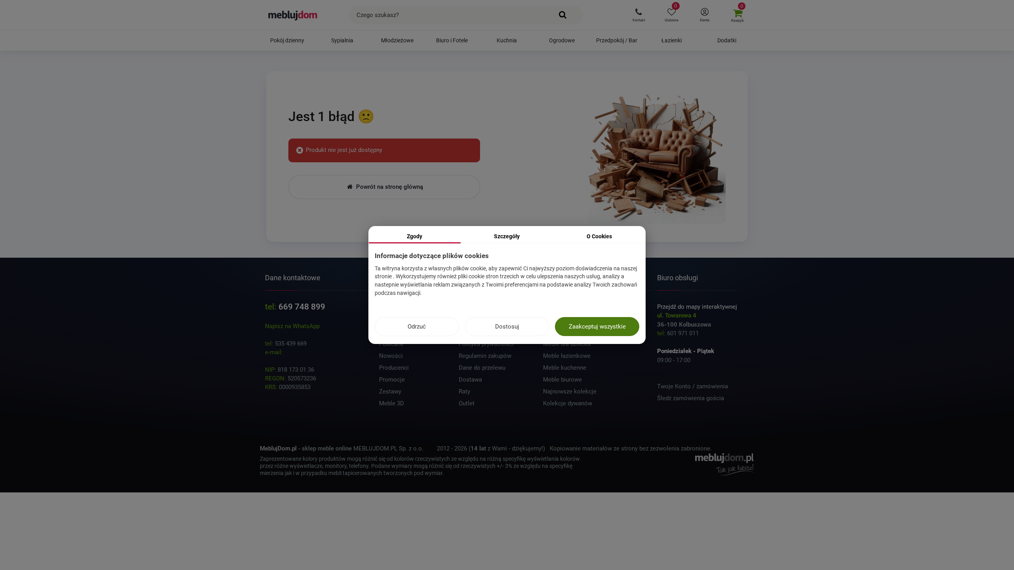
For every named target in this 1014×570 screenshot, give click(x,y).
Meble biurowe (562, 379)
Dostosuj (507, 326)
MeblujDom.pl (278, 448)
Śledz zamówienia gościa (690, 398)
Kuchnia (507, 40)
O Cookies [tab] (599, 236)
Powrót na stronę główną (389, 186)
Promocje (392, 379)
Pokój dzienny (287, 40)
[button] (638, 15)
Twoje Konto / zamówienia (692, 386)
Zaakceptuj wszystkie (597, 326)
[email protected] (306, 352)
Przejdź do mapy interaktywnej (697, 306)
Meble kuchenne (564, 367)
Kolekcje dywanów (567, 403)
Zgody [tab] (414, 236)
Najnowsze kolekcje (570, 391)
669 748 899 (301, 307)
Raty (464, 391)
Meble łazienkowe (567, 355)
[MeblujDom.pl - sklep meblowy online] (293, 15)
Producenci (394, 367)
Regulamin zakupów (485, 355)
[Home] (657, 156)
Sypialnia (342, 40)
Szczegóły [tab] (507, 236)
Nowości (391, 355)
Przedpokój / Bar (616, 40)
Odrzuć (417, 326)
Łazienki (671, 40)
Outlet (467, 403)
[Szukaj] (563, 15)
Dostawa (470, 379)
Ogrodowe (562, 40)
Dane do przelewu (482, 367)
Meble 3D (391, 403)
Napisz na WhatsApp (292, 326)
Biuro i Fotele (452, 40)
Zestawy (390, 391)
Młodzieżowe (397, 40)
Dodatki (726, 40)
